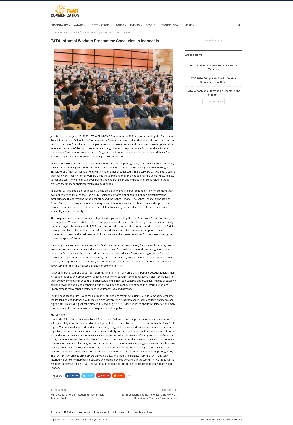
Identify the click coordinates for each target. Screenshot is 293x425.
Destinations (100, 25)
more (188, 25)
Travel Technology (141, 412)
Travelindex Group (233, 419)
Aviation (79, 25)
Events (135, 25)
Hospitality (60, 25)
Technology (169, 25)
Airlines (71, 412)
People (150, 25)
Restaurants (103, 412)
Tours (120, 25)
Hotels (86, 412)
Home (57, 412)
